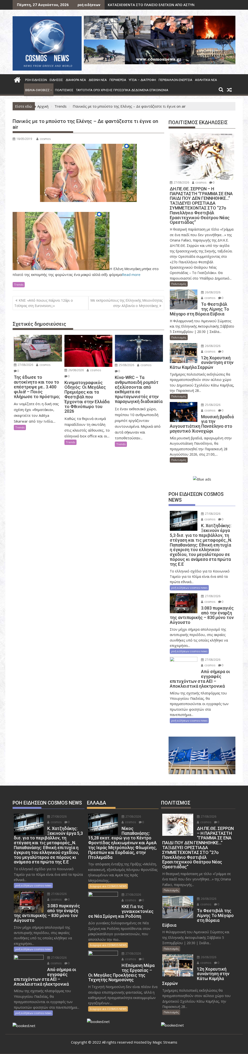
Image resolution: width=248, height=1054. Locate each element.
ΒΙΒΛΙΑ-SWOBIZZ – (38, 90)
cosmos (45, 139)
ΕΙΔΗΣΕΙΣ (56, 80)
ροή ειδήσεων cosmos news (189, 587)
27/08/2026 (25, 365)
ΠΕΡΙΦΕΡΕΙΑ (117, 80)
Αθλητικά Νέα (206, 80)
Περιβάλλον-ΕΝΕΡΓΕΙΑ (175, 80)
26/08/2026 (76, 370)
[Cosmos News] (17, 79)
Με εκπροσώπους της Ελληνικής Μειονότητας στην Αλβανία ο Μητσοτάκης (126, 303)
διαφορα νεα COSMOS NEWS (108, 886)
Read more (131, 274)
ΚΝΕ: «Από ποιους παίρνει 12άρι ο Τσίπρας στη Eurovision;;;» (43, 303)
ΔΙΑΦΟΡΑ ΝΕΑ (76, 80)
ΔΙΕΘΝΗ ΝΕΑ (98, 80)
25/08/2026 (126, 365)
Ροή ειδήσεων (36, 80)
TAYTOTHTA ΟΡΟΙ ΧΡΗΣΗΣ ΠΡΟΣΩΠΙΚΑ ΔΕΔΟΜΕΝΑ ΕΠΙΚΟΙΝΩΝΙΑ (122, 90)
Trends (18, 284)
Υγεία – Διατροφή (142, 80)
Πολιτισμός (64, 90)
